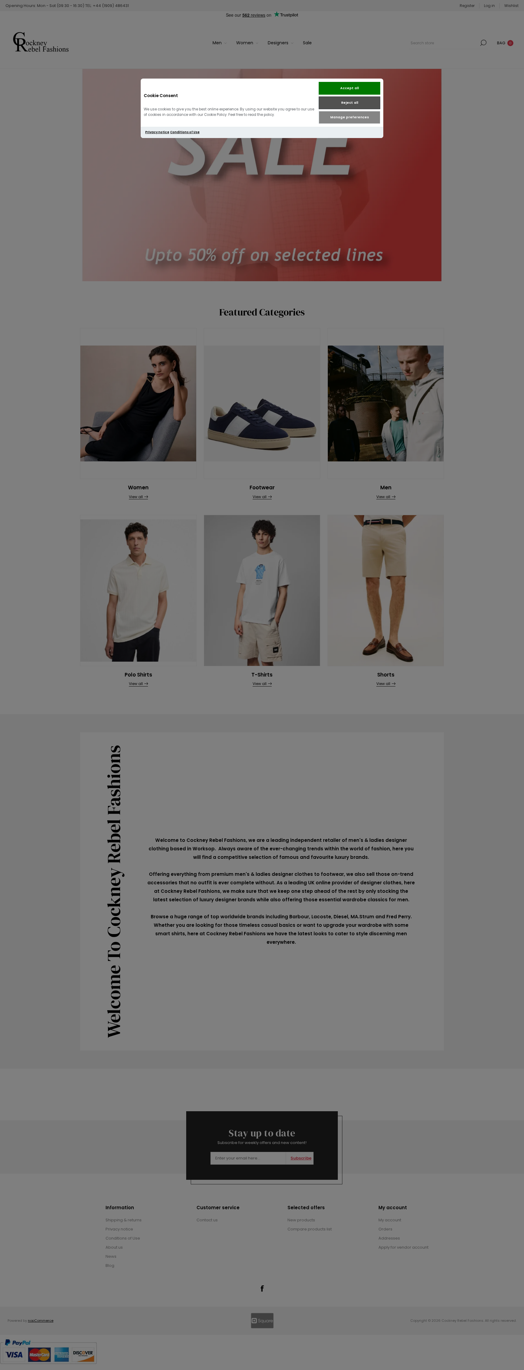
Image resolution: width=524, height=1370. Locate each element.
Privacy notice (157, 132)
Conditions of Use (185, 132)
